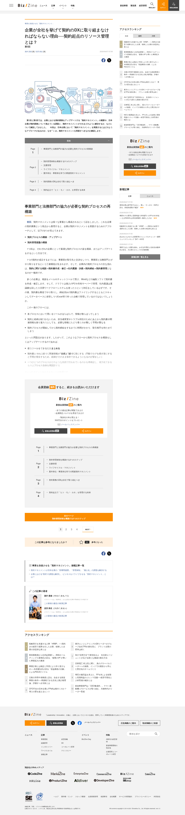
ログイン (88, 431)
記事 (53, 5)
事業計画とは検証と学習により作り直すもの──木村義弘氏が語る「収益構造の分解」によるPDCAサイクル (47, 669)
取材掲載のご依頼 (150, 723)
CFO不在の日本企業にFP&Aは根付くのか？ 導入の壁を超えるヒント (48, 690)
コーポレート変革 (67, 747)
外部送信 (157, 796)
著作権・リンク (67, 796)
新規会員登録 (52, 431)
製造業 (133, 5)
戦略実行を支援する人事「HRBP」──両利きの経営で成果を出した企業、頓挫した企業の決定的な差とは (47, 646)
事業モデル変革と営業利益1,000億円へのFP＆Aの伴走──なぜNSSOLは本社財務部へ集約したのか (139, 216)
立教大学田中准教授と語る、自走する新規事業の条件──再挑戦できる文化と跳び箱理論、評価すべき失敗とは (47, 680)
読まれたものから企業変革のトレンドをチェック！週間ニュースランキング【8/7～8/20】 (140, 237)
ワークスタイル (46, 750)
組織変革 (44, 743)
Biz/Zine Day (86, 739)
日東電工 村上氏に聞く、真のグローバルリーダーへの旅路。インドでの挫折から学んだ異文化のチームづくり (93, 666)
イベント (63, 5)
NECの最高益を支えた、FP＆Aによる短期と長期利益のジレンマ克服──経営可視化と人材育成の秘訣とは (93, 677)
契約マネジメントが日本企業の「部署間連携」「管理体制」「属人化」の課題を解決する (69, 570)
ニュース (43, 5)
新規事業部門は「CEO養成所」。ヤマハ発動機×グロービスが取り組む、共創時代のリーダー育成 (93, 688)
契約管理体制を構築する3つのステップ (60, 161)
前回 (29, 221)
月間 (153, 36)
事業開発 (44, 739)
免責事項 (104, 796)
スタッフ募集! (80, 796)
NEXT (87, 529)
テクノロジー (66, 750)
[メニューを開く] (11, 5)
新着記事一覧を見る (139, 257)
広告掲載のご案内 (128, 723)
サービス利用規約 (125, 796)
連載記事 (44, 754)
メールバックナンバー (70, 424)
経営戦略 (64, 739)
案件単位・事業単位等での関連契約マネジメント (64, 173)
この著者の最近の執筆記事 (55, 603)
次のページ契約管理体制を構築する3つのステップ (68, 517)
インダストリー (46, 747)
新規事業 (124, 5)
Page (33, 167)
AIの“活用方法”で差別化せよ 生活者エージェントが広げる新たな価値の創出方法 (93, 656)
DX (62, 743)
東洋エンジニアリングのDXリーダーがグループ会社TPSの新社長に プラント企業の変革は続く (93, 646)
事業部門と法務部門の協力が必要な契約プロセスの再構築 (68, 148)
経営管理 (143, 5)
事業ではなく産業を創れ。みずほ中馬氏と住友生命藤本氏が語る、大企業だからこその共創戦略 (140, 248)
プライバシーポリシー (143, 796)
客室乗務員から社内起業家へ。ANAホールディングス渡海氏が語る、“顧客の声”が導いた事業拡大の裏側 (47, 658)
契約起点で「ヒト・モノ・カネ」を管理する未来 (64, 189)
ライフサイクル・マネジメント (56, 169)
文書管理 (47, 165)
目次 (69, 140)
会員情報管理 (93, 796)
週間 (140, 36)
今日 (126, 36)
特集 (73, 5)
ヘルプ (56, 796)
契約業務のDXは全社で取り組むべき (58, 181)
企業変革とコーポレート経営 (111, 752)
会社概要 (113, 796)
